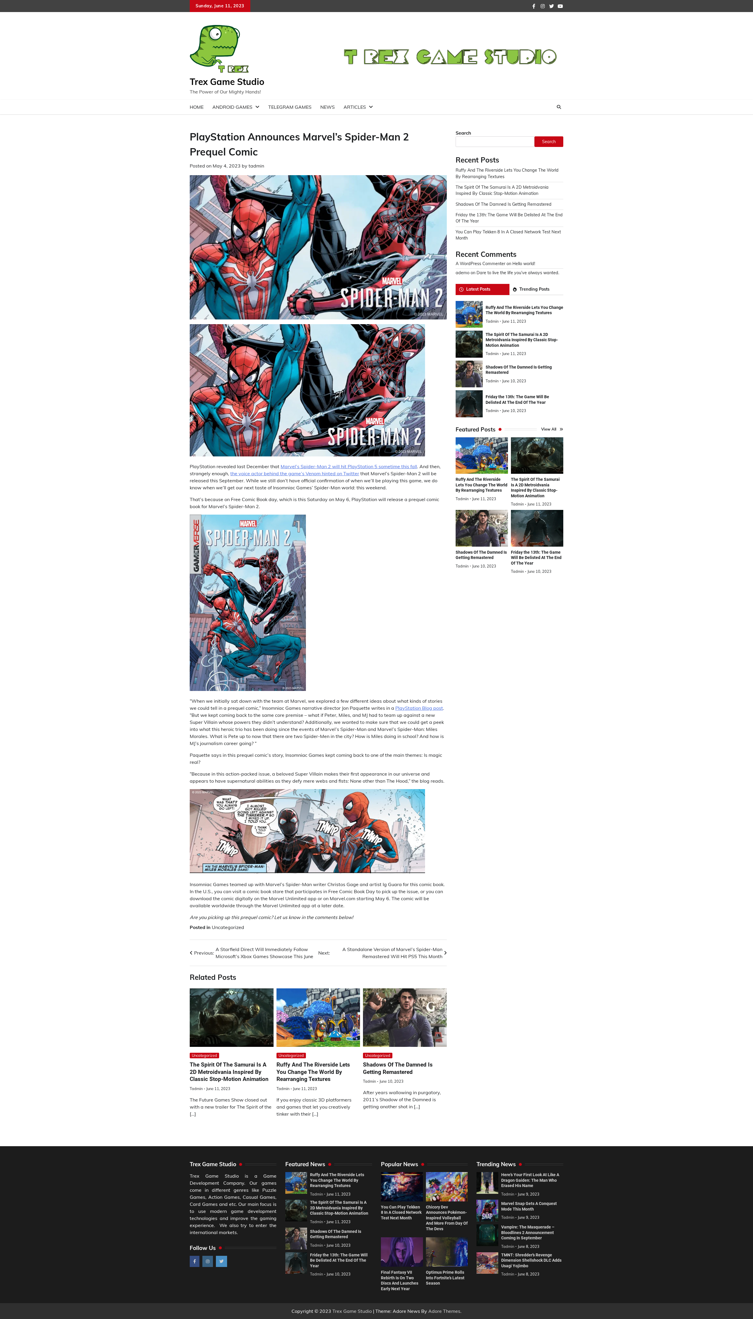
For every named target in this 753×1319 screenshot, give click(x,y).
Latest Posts (478, 289)
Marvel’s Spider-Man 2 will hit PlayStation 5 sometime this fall (349, 466)
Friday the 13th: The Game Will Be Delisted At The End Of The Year (536, 557)
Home (197, 107)
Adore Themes (444, 1311)
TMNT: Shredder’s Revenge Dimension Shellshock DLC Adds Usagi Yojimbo (531, 1260)
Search (463, 133)
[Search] (558, 107)
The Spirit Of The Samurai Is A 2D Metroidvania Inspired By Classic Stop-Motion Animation (229, 1072)
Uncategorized (228, 927)
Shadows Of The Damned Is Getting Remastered (504, 204)
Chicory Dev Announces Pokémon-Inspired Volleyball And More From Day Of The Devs (447, 1218)
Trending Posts (534, 289)
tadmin (256, 166)
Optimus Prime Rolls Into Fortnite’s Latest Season (445, 1277)
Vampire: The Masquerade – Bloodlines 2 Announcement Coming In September (527, 1232)
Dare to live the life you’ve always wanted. (518, 272)
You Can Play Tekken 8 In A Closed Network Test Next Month (401, 1212)
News (327, 107)
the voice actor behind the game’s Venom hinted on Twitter (294, 473)
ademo (462, 272)
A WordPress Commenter (480, 263)
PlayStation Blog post (419, 708)
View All (549, 429)
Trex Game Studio (227, 81)
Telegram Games (289, 107)
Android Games (232, 107)
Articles (355, 107)
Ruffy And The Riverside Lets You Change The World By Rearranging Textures (313, 1072)
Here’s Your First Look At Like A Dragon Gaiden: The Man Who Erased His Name (530, 1180)
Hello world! (523, 263)
